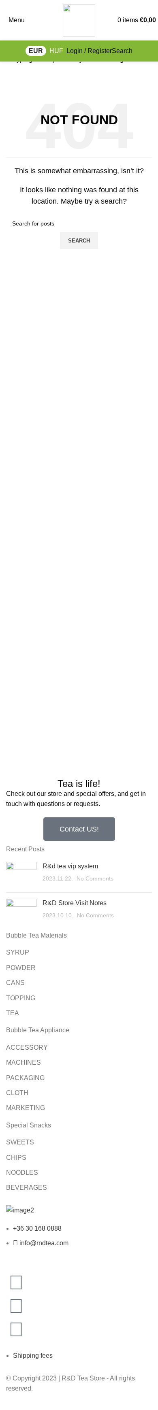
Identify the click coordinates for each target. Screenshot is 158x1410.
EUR (36, 50)
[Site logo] (79, 19)
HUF (56, 50)
